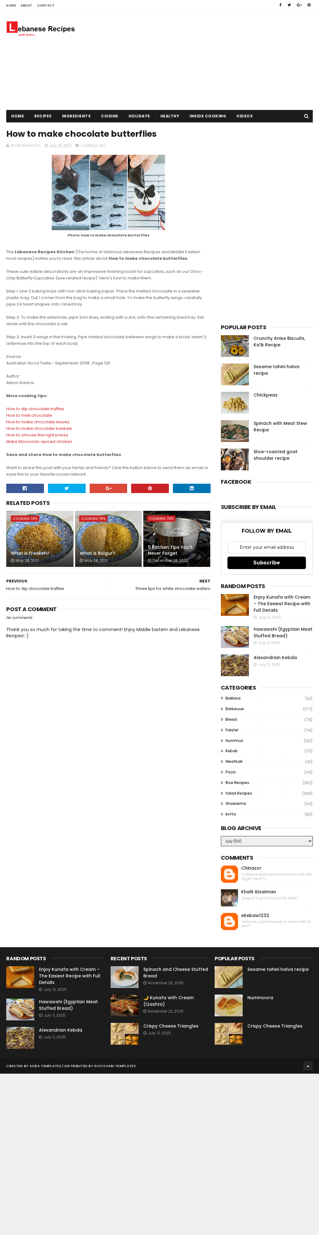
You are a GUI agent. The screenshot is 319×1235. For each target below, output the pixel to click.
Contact (46, 5)
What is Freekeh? (30, 553)
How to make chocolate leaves (37, 422)
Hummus (234, 740)
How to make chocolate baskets (39, 428)
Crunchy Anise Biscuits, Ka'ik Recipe (279, 341)
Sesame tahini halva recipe (278, 969)
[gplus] (299, 5)
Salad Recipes (239, 793)
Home (11, 5)
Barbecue (235, 708)
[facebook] (280, 5)
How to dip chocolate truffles (35, 409)
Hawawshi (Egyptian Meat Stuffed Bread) (283, 632)
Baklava (233, 698)
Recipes (43, 116)
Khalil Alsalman (258, 892)
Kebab (232, 750)
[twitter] (289, 5)
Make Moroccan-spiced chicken (39, 441)
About (26, 5)
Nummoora (260, 998)
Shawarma (236, 803)
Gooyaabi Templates (115, 1065)
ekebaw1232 (255, 915)
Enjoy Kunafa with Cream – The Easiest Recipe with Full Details (282, 603)
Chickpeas (266, 395)
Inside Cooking (207, 116)
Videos (244, 116)
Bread (231, 719)
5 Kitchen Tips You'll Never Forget (170, 550)
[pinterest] (309, 5)
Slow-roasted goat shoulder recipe (276, 455)
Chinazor (251, 868)
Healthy (169, 116)
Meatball (234, 761)
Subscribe (266, 563)
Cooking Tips (93, 145)
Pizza (231, 772)
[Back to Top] (308, 1066)
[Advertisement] (199, 60)
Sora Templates (45, 1065)
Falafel (232, 730)
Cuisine (109, 116)
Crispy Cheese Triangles (170, 1026)
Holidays (139, 116)
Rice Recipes (237, 782)
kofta (231, 814)
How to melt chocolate (29, 415)
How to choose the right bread (37, 435)
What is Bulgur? (97, 553)
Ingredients (76, 116)
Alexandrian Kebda (275, 657)
